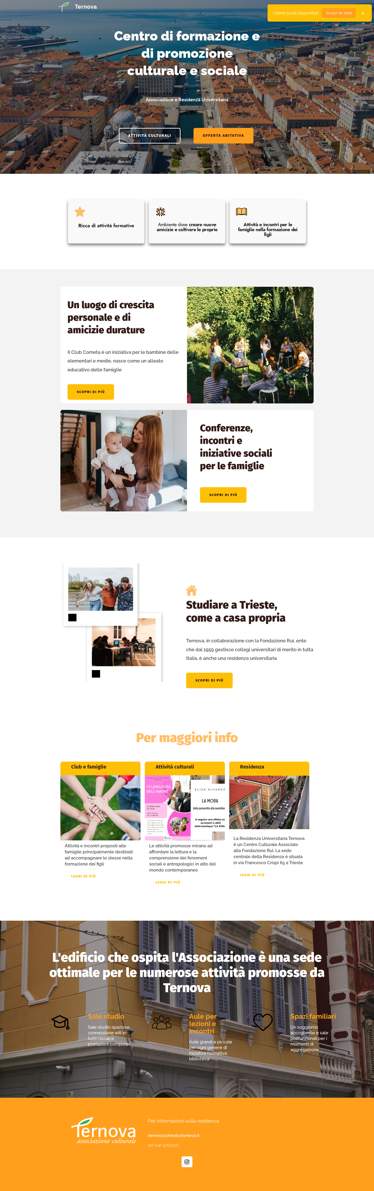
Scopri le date (339, 13)
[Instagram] (187, 1161)
